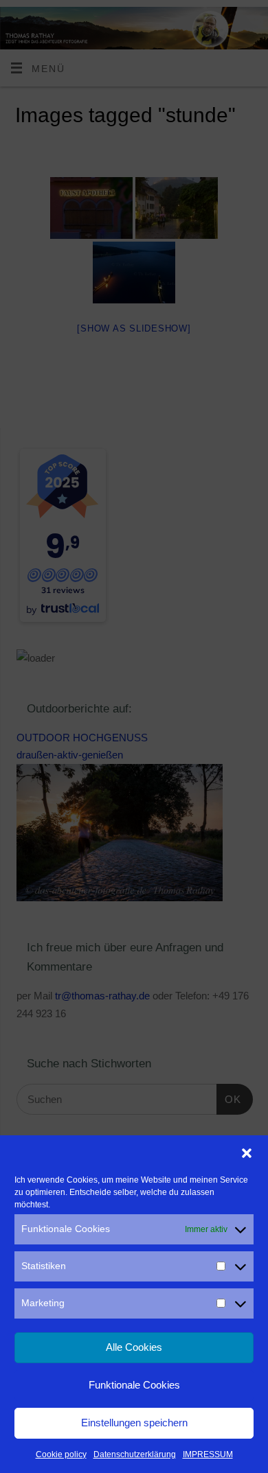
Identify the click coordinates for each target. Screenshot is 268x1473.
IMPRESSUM (208, 1454)
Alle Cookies (134, 1347)
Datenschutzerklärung (134, 1454)
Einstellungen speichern (134, 1422)
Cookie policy (61, 1454)
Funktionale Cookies (134, 1385)
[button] (247, 1153)
